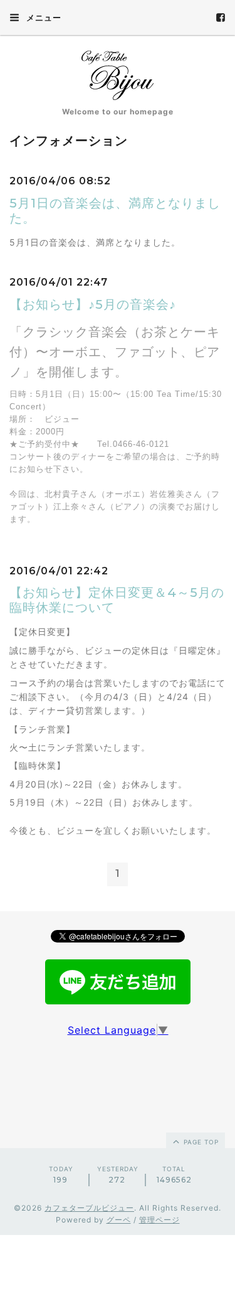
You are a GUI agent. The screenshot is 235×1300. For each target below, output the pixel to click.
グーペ (119, 1219)
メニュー (42, 17)
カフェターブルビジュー (89, 1207)
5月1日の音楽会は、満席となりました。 (115, 211)
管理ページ (159, 1219)
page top (200, 1142)
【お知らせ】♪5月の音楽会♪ (92, 304)
